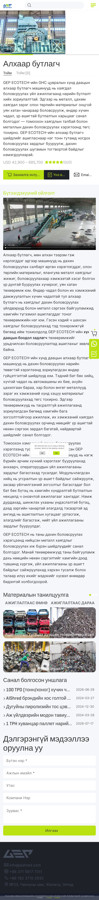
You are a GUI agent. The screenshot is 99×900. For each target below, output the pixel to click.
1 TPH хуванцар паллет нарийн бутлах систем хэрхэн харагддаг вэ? (39, 723)
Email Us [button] (87, 174)
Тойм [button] (7, 73)
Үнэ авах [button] (60, 174)
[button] (93, 5)
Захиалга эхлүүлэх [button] (28, 174)
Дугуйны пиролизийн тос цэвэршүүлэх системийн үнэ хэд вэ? (39, 706)
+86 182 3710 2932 (26, 878)
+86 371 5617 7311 (25, 871)
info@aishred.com (25, 865)
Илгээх (51, 830)
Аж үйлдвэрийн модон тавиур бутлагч (39, 715)
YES (56, 453)
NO (42, 453)
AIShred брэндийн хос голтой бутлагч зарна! (39, 698)
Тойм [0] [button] (23, 73)
